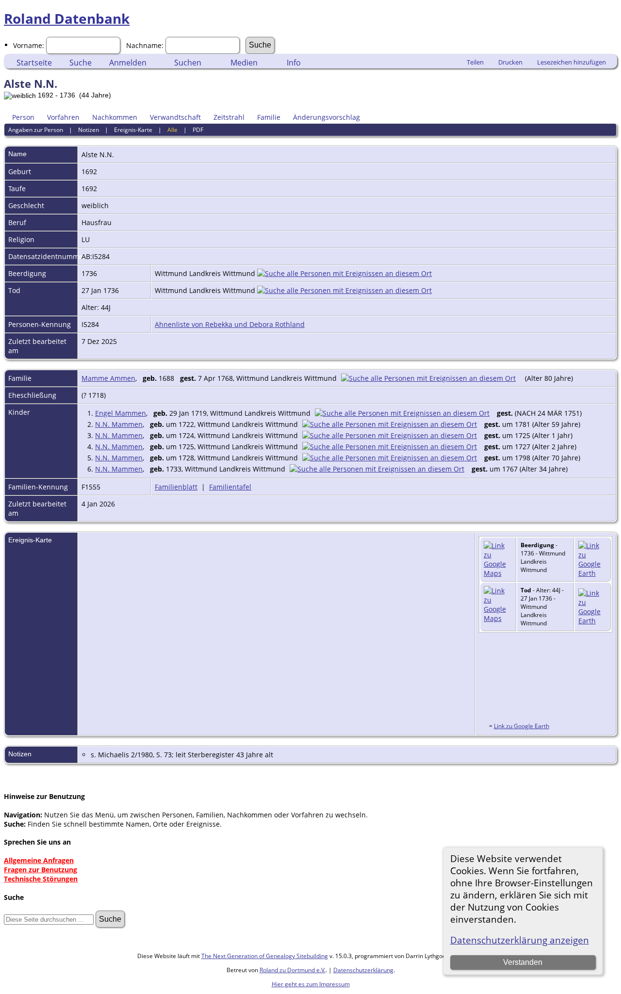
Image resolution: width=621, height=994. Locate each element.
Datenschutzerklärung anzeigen (519, 940)
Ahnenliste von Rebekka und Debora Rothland (230, 324)
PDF (198, 130)
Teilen (475, 62)
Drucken (510, 62)
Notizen (88, 130)
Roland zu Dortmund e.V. (293, 970)
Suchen (187, 62)
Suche (80, 62)
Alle (172, 130)
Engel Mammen (120, 413)
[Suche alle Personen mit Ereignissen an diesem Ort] (344, 273)
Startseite (34, 62)
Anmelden (128, 62)
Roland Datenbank (67, 18)
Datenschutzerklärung (363, 970)
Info (294, 62)
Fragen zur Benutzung (40, 869)
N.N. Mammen (119, 424)
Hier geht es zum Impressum (311, 984)
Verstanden (522, 962)
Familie (268, 117)
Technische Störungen (41, 878)
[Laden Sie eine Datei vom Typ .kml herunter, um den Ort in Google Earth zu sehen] (592, 573)
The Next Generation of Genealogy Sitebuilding (264, 956)
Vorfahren (63, 117)
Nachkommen (114, 117)
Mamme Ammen (108, 378)
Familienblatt (176, 486)
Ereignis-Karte (133, 130)
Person (23, 117)
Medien (244, 62)
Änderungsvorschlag (326, 117)
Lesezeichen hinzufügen (571, 62)
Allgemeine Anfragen (39, 860)
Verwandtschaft (175, 117)
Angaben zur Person (35, 130)
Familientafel (230, 486)
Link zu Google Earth (521, 726)
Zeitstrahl (229, 117)
